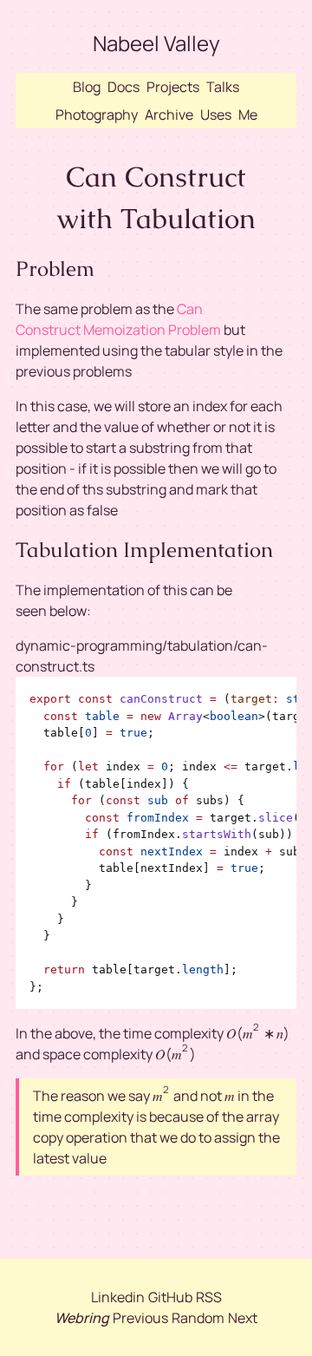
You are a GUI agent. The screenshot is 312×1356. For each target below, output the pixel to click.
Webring (82, 1317)
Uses (215, 114)
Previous (140, 1317)
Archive (169, 114)
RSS (209, 1297)
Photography (96, 114)
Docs (123, 86)
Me (247, 114)
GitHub (170, 1297)
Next (242, 1317)
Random (198, 1317)
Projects (172, 86)
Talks (222, 86)
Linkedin (118, 1297)
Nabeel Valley (156, 43)
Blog (87, 86)
